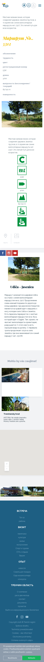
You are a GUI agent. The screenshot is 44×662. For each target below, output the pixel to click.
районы (22, 521)
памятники (22, 534)
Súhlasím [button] (31, 658)
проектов (22, 606)
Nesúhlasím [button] (12, 658)
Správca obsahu (22, 626)
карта (5, 243)
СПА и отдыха (22, 552)
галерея (17, 243)
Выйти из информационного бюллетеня (22, 610)
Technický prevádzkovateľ (22, 629)
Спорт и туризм (22, 548)
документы (22, 603)
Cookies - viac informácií (22, 633)
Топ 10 (22, 517)
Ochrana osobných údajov (22, 640)
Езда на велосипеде (22, 575)
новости (22, 568)
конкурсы (22, 579)
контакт (22, 599)
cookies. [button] (29, 652)
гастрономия (22, 545)
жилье (22, 541)
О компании (22, 592)
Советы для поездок (22, 572)
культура (22, 537)
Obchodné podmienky (22, 637)
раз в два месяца (22, 595)
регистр (24, 5)
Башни (22, 556)
